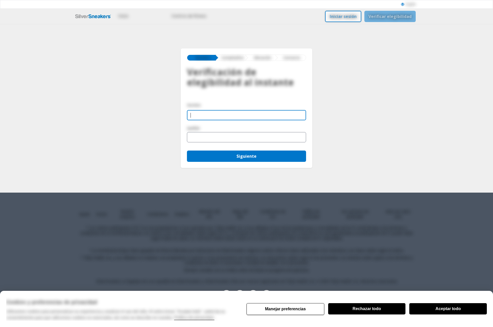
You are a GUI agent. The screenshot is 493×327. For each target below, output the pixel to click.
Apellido (193, 128)
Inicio (123, 16)
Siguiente (246, 156)
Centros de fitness (189, 16)
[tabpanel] (246, 122)
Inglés (411, 4)
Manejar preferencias (285, 309)
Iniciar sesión (343, 16)
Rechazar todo (367, 308)
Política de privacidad (194, 317)
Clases (147, 16)
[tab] (201, 58)
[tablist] (246, 58)
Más (223, 16)
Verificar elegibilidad (390, 16)
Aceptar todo (448, 308)
